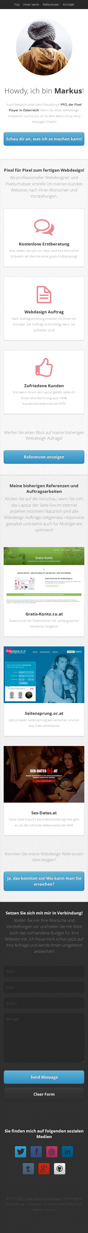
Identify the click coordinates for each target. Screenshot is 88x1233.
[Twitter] (20, 1152)
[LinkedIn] (67, 1152)
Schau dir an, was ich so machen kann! (44, 138)
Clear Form (44, 1094)
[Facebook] (36, 1152)
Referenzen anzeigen (44, 457)
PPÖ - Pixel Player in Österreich (39, 1198)
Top (17, 4)
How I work (31, 4)
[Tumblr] (28, 1169)
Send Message (44, 1077)
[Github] (60, 1169)
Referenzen (51, 4)
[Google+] (44, 1169)
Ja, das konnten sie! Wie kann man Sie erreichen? (44, 880)
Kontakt (68, 4)
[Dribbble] (52, 1152)
